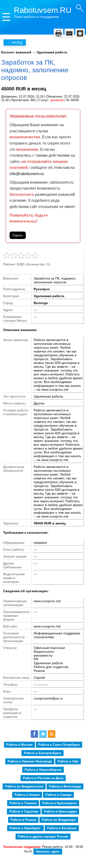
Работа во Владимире (59, 820)
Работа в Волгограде (65, 786)
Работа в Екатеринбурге (42, 753)
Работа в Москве (19, 744)
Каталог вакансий (16, 52)
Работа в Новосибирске (43, 770)
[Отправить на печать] (58, 33)
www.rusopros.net (47, 626)
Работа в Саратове (23, 811)
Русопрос (42, 289)
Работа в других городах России (43, 836)
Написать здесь (48, 851)
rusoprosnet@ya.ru (48, 698)
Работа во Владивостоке (24, 786)
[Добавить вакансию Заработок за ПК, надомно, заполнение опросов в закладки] (80, 33)
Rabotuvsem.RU (42, 10)
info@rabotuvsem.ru (27, 174)
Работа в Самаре (58, 795)
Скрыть (17, 235)
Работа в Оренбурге (25, 828)
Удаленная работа (52, 52)
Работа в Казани (27, 795)
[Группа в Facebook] (34, 737)
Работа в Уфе (68, 761)
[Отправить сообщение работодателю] (69, 33)
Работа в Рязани (23, 820)
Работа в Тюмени (23, 803)
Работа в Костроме (61, 828)
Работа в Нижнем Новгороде (30, 761)
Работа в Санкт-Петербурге (59, 744)
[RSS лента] (51, 737)
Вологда (41, 303)
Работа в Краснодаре (60, 811)
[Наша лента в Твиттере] (43, 737)
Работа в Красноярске (59, 803)
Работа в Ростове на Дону (43, 778)
